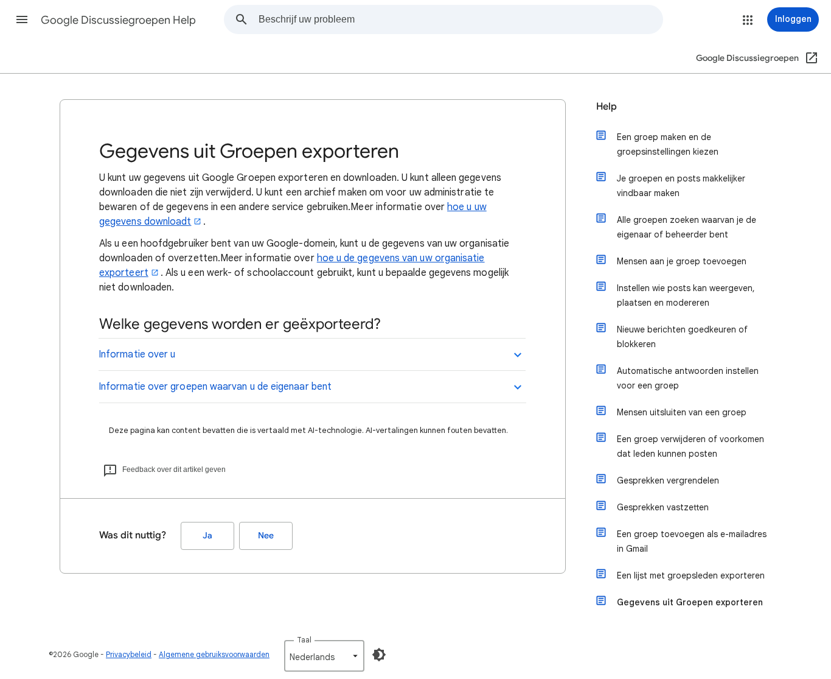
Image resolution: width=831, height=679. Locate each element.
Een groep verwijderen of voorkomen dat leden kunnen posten (690, 446)
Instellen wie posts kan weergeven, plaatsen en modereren (686, 295)
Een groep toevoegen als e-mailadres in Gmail (692, 541)
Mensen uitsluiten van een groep (681, 412)
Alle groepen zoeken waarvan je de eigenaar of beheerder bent (686, 227)
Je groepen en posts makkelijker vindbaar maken (681, 186)
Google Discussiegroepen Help (118, 20)
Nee (266, 535)
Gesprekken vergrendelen (668, 480)
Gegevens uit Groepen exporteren (690, 602)
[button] (22, 19)
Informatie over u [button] (137, 354)
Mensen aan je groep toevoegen (681, 261)
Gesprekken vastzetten (663, 507)
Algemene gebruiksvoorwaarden (214, 654)
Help (606, 106)
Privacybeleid (128, 654)
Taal (304, 639)
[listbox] (324, 656)
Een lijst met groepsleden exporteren (691, 575)
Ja (207, 535)
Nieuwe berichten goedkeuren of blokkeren (682, 337)
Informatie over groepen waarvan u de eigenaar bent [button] (215, 387)
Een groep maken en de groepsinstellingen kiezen (667, 144)
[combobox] (460, 19)
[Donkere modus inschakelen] (379, 654)
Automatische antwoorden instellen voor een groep (688, 378)
